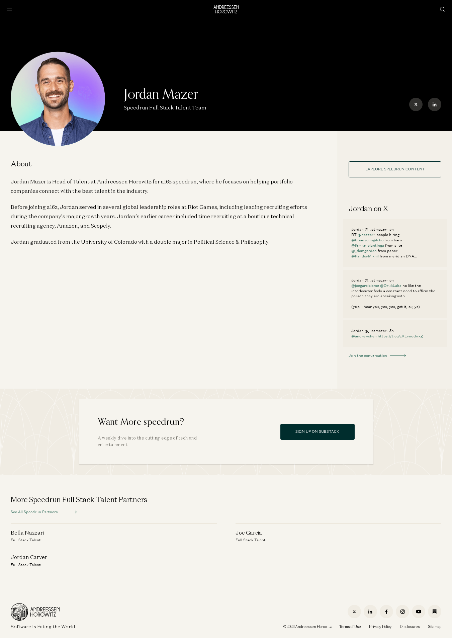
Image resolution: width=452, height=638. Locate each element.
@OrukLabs (390, 285)
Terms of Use (350, 626)
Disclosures (410, 626)
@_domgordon (364, 250)
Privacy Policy (380, 626)
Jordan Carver (29, 557)
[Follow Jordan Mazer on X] (416, 104)
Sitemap (434, 626)
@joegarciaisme (365, 285)
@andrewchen (364, 336)
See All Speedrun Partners (34, 511)
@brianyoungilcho (367, 240)
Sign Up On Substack (317, 431)
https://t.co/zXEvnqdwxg (400, 336)
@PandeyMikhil (365, 256)
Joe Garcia (249, 532)
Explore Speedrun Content (395, 169)
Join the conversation (368, 355)
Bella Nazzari (27, 532)
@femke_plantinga (367, 245)
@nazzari (366, 234)
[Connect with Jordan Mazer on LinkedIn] (434, 104)
